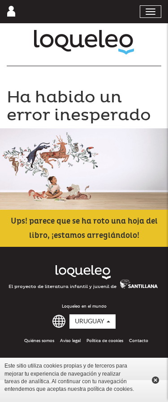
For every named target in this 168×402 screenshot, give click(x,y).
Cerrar (155, 380)
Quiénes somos (39, 341)
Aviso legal (70, 341)
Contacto (138, 341)
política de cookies (110, 389)
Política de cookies (104, 341)
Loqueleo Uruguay (84, 42)
